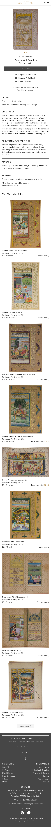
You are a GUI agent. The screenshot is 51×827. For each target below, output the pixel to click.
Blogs (4, 782)
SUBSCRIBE (25, 752)
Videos (5, 779)
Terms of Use (31, 821)
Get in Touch (43, 779)
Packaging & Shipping (40, 770)
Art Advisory (7, 770)
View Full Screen (26, 56)
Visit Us (46, 782)
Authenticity (44, 767)
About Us (5, 767)
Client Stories (7, 773)
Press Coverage (8, 776)
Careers (45, 776)
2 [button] (26, 52)
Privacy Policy (20, 821)
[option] (25, 29)
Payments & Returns (40, 773)
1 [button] (24, 52)
